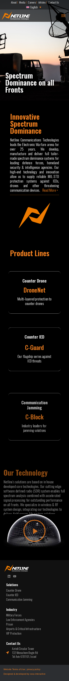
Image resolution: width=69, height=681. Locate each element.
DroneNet (35, 289)
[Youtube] (14, 576)
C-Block (34, 416)
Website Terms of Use (14, 669)
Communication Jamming (34, 405)
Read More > (50, 190)
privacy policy (34, 669)
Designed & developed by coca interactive (24, 674)
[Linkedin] (9, 576)
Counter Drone (34, 280)
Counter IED (34, 337)
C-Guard (34, 347)
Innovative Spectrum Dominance (26, 123)
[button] (34, 531)
